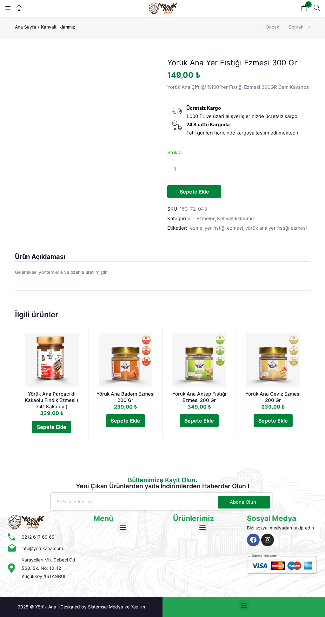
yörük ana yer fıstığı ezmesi (276, 228)
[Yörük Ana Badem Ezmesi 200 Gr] (126, 360)
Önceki (273, 27)
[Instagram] (267, 540)
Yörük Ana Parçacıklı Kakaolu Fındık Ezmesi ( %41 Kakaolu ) (52, 400)
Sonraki (296, 27)
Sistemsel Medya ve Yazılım (116, 606)
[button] (304, 8)
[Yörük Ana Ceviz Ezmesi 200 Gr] (273, 360)
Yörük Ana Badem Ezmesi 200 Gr (125, 397)
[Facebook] (253, 540)
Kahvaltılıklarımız (58, 27)
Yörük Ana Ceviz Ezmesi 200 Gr (273, 397)
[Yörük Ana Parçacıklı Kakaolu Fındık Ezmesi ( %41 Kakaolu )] (52, 360)
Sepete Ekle (194, 191)
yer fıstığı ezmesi (224, 228)
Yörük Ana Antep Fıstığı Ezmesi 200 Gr (199, 397)
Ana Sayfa (25, 27)
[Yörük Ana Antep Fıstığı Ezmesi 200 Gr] (199, 360)
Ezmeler (205, 218)
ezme (196, 228)
